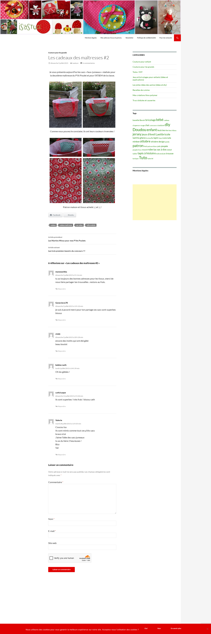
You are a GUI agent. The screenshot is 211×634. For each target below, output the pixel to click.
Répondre (62, 289)
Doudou (139, 129)
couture (160, 125)
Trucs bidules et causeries (144, 100)
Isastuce (75, 63)
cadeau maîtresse (66, 225)
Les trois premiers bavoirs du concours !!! (66, 249)
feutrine (161, 130)
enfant (152, 129)
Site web (52, 543)
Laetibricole (163, 134)
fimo (170, 130)
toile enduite (91, 225)
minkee (136, 141)
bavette (136, 120)
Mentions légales (91, 38)
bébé (159, 120)
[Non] (207, 628)
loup (160, 138)
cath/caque (60, 392)
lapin (155, 137)
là (100, 207)
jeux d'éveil (148, 134)
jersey (137, 134)
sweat (169, 150)
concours (153, 125)
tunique (136, 158)
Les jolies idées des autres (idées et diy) (150, 85)
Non (159, 628)
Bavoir (142, 120)
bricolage (150, 119)
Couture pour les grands (57, 53)
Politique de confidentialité (146, 38)
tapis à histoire (147, 153)
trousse (169, 153)
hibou (174, 130)
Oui (146, 628)
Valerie (58, 420)
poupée (164, 146)
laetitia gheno (139, 138)
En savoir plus (176, 628)
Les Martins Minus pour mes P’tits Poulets (67, 239)
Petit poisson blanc (150, 146)
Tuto (143, 157)
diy (167, 124)
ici (95, 207)
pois (159, 146)
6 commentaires (89, 63)
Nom (51, 519)
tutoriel (150, 158)
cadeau (53, 225)
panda (167, 142)
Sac (155, 149)
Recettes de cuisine (141, 90)
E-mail (52, 531)
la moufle (149, 138)
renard (144, 150)
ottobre (145, 141)
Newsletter (129, 38)
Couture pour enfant (142, 61)
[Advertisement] (155, 202)
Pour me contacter (165, 38)
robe (150, 149)
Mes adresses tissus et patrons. (111, 38)
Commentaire (55, 482)
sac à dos (161, 149)
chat (147, 125)
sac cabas (79, 225)
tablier (135, 154)
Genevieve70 (61, 303)
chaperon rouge (139, 125)
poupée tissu (137, 150)
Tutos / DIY (138, 72)
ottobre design (158, 141)
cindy (57, 334)
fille (166, 130)
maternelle (166, 138)
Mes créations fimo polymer (145, 95)
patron (138, 145)
